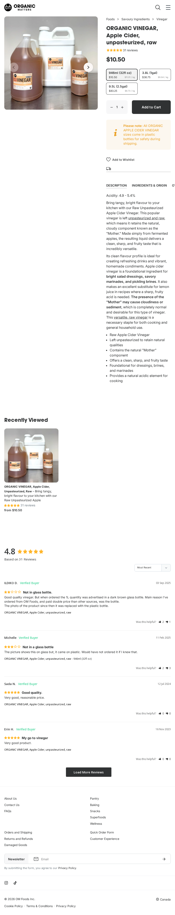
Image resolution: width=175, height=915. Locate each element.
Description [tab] (116, 185)
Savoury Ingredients (135, 19)
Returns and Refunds (18, 838)
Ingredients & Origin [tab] (149, 185)
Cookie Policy (13, 906)
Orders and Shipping (18, 832)
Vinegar (161, 19)
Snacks (95, 811)
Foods (110, 19)
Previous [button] (13, 67)
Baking (94, 805)
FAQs (7, 811)
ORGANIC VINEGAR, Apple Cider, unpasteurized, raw (37, 612)
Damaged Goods (15, 845)
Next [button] (88, 67)
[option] (51, 63)
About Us (10, 798)
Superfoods (98, 817)
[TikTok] (15, 883)
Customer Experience (104, 838)
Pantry (94, 798)
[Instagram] (6, 883)
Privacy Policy (67, 868)
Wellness (96, 823)
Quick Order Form (102, 832)
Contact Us (11, 805)
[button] (161, 622)
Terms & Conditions (39, 906)
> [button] (88, 772)
